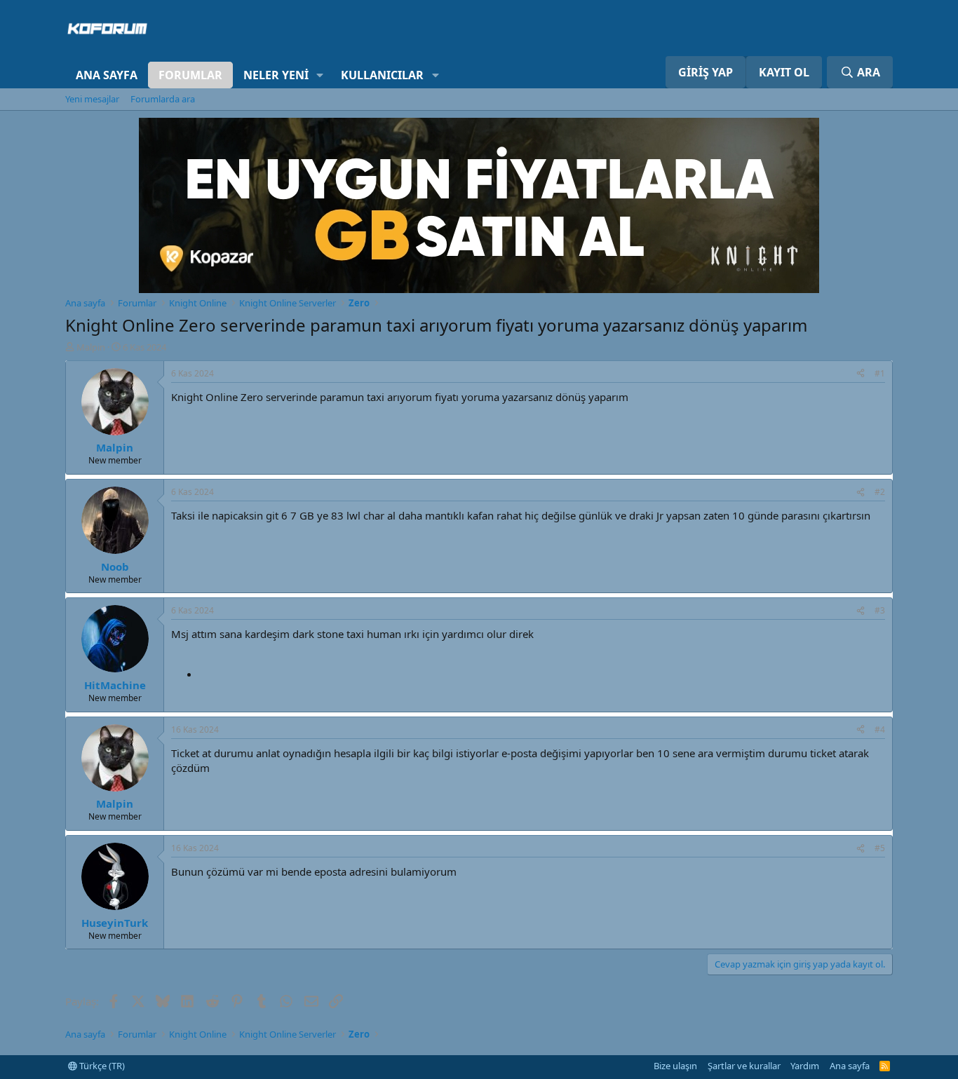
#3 (880, 610)
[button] (320, 75)
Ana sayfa (106, 75)
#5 (880, 848)
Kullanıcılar (382, 75)
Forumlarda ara (162, 99)
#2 (880, 492)
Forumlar (190, 75)
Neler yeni (276, 75)
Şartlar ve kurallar (744, 1065)
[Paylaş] (860, 374)
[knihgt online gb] (479, 289)
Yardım (804, 1065)
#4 (880, 729)
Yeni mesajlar (92, 99)
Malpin (90, 347)
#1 (880, 373)
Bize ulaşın (675, 1065)
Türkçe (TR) (101, 1065)
